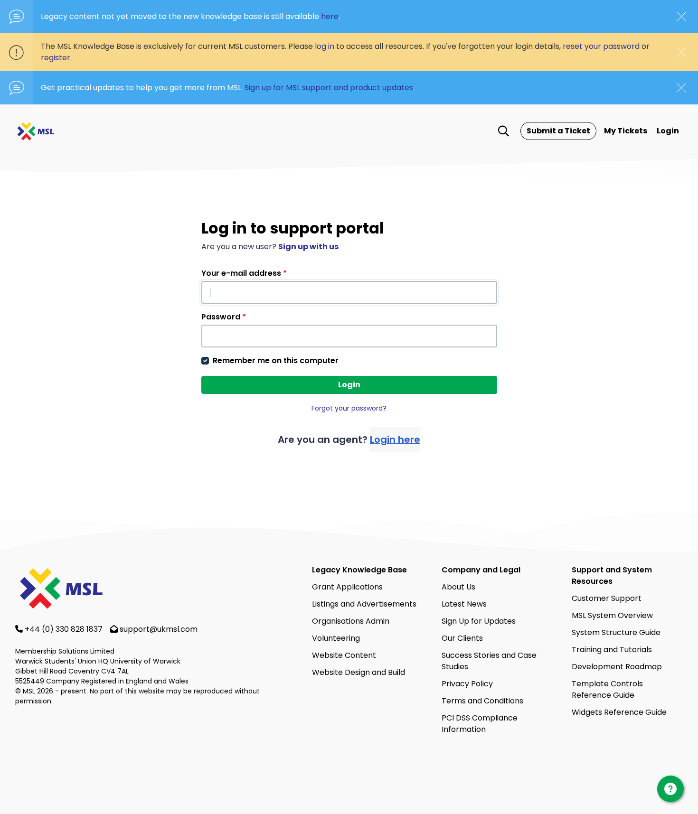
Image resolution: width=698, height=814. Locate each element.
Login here (395, 439)
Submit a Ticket (558, 130)
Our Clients (462, 638)
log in (324, 46)
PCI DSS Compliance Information (480, 723)
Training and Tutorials (612, 649)
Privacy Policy (467, 683)
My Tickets (625, 130)
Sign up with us (308, 246)
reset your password (601, 46)
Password (223, 316)
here (330, 16)
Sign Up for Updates (479, 621)
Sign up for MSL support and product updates (329, 87)
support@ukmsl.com (159, 629)
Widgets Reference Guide (619, 712)
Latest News (464, 604)
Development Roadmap (617, 666)
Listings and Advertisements (364, 604)
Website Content (344, 655)
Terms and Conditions (482, 700)
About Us (458, 586)
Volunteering (336, 638)
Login (668, 130)
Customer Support (606, 598)
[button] (503, 131)
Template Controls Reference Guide (607, 689)
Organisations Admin (350, 621)
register (55, 57)
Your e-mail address (244, 273)
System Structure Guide (616, 632)
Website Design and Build (358, 672)
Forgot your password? (349, 408)
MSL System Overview (612, 615)
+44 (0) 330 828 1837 (64, 629)
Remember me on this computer (276, 360)
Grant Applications (347, 586)
